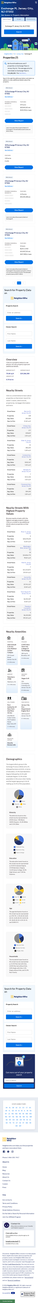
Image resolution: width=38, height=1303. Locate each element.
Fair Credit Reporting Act (13, 1264)
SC (30, 1120)
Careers (5, 1184)
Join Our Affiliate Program (11, 1217)
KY (6, 1114)
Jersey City (20, 54)
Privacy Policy (7, 1207)
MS (6, 1117)
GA (13, 1111)
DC (30, 1108)
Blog (4, 1170)
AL (10, 1108)
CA (20, 1108)
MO (30, 1114)
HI (16, 1111)
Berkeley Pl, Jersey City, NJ (26, 470)
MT (10, 1117)
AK (7, 1108)
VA (20, 1123)
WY (20, 1126)
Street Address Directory (11, 1210)
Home (4, 1167)
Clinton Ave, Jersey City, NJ (26, 426)
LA (9, 1114)
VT (23, 1123)
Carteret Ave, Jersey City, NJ (26, 456)
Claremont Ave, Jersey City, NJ (26, 485)
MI (23, 1114)
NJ (15, 54)
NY (10, 1120)
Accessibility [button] (6, 1293)
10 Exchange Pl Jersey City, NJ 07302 (17, 146)
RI (27, 1120)
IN (27, 1111)
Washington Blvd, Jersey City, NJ (25, 548)
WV (17, 1126)
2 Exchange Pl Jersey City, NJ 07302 (16, 182)
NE (20, 1117)
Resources (6, 1174)
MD (16, 1114)
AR (13, 1108)
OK (17, 1120)
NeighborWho (8, 54)
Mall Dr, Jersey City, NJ (26, 563)
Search (18, 318)
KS (31, 1111)
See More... (23, 73)
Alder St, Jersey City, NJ (26, 441)
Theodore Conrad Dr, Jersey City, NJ (26, 608)
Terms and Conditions (10, 1203)
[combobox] (19, 26)
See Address (9, 96)
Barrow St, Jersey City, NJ (26, 412)
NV (7, 1120)
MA (13, 1114)
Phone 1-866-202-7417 (10, 1157)
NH (24, 1117)
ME (20, 1114)
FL (10, 1111)
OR (21, 1120)
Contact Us (6, 1180)
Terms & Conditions (14, 1280)
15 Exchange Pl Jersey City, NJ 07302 (17, 92)
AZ (17, 1108)
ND (17, 1117)
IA (19, 1111)
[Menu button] (36, 2)
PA (24, 1120)
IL (25, 1111)
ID (22, 1111)
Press (4, 1187)
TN (10, 1123)
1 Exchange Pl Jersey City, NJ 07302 (16, 234)
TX (14, 1123)
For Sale (19, 19)
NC (13, 1117)
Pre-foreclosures (31, 19)
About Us (5, 1177)
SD (7, 1123)
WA (27, 1123)
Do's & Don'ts (7, 1200)
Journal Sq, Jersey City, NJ (26, 578)
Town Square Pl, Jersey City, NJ (26, 592)
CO (23, 1108)
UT (17, 1123)
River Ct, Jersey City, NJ (26, 532)
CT (27, 1108)
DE (6, 1111)
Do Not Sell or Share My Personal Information (18, 1213)
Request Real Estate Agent (29, 1294)
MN (27, 1114)
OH (13, 1120)
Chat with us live (12, 1233)
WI (30, 1123)
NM (31, 1117)
